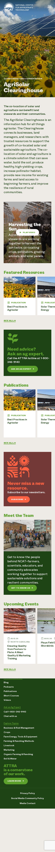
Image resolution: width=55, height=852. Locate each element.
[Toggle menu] (49, 6)
